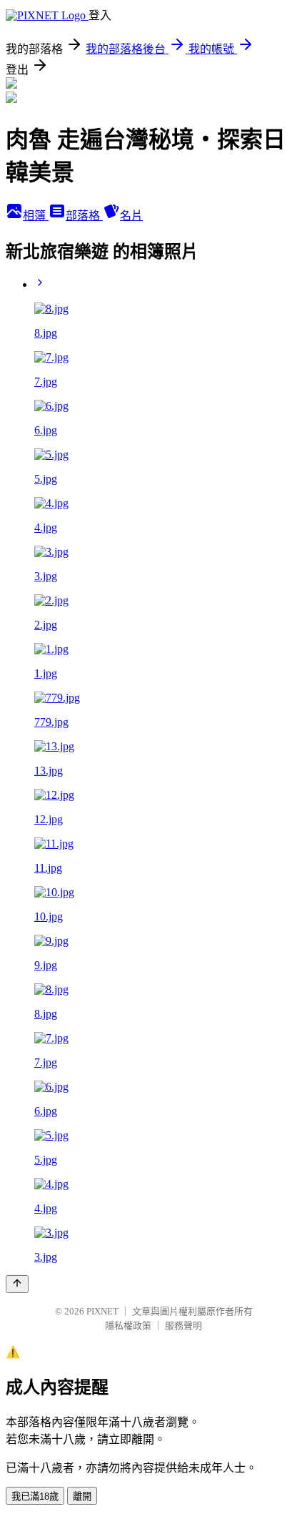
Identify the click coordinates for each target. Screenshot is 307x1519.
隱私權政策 (128, 1325)
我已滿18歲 (35, 1496)
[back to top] (17, 1284)
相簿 (36, 216)
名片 (131, 216)
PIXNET (102, 1311)
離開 (82, 1496)
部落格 (84, 216)
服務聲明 (183, 1325)
